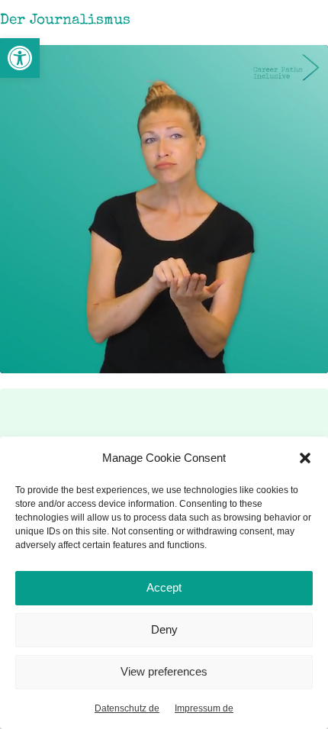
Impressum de (204, 708)
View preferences (164, 671)
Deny (164, 629)
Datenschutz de (127, 708)
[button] (20, 58)
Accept (164, 587)
